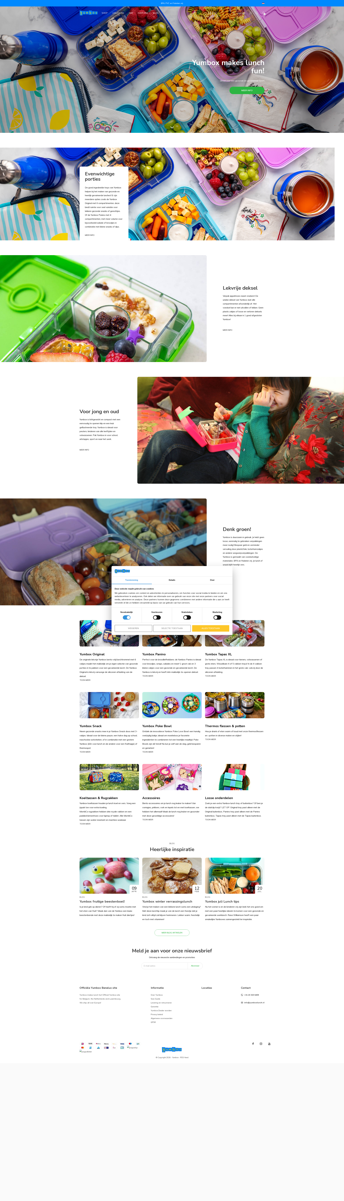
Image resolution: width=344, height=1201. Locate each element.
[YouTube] (269, 1044)
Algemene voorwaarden (161, 1018)
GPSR (153, 1022)
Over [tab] (212, 580)
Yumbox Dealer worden (161, 1010)
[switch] (157, 617)
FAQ (131, 13)
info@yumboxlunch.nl (254, 1002)
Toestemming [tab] (131, 580)
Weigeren (133, 628)
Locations (118, 13)
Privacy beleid (157, 1014)
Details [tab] (172, 580)
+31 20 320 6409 (251, 995)
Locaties (206, 988)
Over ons (143, 13)
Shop (105, 13)
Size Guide (155, 999)
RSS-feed (184, 1057)
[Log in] (250, 13)
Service (242, 13)
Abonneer (195, 966)
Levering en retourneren (161, 1003)
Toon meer (85, 680)
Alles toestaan (211, 628)
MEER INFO (247, 90)
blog (155, 13)
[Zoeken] (257, 13)
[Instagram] (261, 1044)
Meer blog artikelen (172, 932)
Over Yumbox (157, 995)
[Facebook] (253, 1044)
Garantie (154, 1006)
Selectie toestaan (172, 628)
